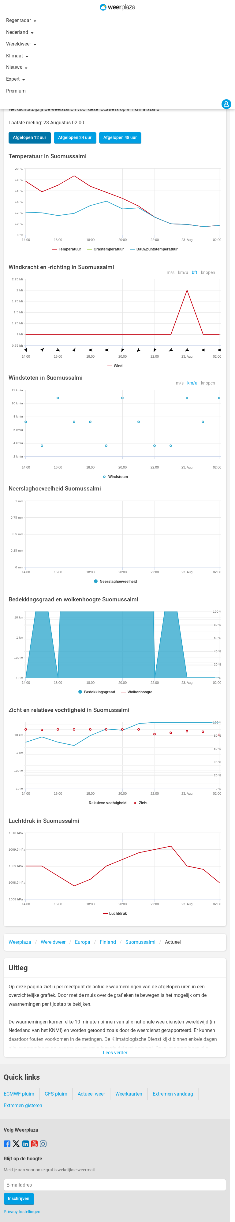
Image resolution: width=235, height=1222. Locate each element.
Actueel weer (91, 1094)
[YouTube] (34, 1144)
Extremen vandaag (173, 1094)
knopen (208, 272)
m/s (170, 272)
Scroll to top (225, 1212)
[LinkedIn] (25, 1144)
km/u (183, 272)
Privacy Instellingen (22, 1211)
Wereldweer (19, 44)
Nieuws (14, 67)
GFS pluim (56, 1094)
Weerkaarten (128, 1094)
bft (194, 272)
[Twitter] (16, 1144)
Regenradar (19, 20)
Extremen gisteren (23, 1105)
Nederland (17, 32)
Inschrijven (18, 1198)
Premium (16, 91)
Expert (13, 79)
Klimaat (15, 56)
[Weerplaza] (117, 7)
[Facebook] (7, 1144)
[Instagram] (43, 1144)
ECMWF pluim (19, 1094)
